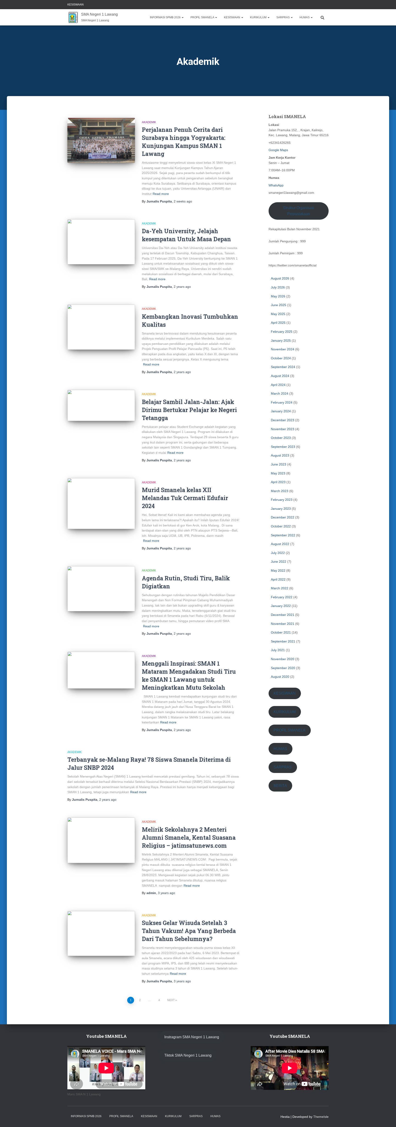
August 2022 (280, 544)
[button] (182, 17)
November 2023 (282, 429)
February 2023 (281, 499)
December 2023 (282, 420)
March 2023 (279, 491)
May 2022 (278, 570)
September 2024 (283, 367)
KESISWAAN (75, 4)
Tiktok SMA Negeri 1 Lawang (188, 1055)
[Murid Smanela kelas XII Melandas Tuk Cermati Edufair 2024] (101, 503)
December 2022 (282, 517)
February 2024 (281, 402)
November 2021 (282, 624)
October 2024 (281, 358)
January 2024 (281, 411)
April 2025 (278, 322)
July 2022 (278, 553)
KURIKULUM (258, 17)
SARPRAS (283, 17)
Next (171, 1000)
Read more (161, 194)
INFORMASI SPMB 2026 (165, 17)
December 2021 (282, 615)
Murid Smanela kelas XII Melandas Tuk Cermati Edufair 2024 (185, 498)
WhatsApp (276, 185)
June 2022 (278, 561)
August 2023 (280, 455)
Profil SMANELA (202, 17)
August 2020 (280, 676)
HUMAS (305, 17)
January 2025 (281, 340)
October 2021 (281, 632)
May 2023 (278, 473)
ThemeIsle (321, 1117)
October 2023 (281, 438)
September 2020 (283, 668)
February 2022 (281, 597)
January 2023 (281, 508)
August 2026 (280, 278)
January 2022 (281, 606)
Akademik (149, 122)
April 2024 (278, 385)
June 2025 (278, 305)
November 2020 (282, 659)
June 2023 (278, 464)
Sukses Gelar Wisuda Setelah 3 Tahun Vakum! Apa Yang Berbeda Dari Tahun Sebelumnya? (189, 931)
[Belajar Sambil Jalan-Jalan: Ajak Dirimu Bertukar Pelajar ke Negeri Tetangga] (101, 405)
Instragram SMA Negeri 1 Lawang (191, 1037)
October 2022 (281, 526)
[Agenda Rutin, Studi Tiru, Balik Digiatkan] (101, 588)
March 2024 (279, 393)
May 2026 (278, 296)
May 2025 (278, 314)
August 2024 (280, 376)
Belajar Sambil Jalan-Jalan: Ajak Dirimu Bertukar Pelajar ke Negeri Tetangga (189, 410)
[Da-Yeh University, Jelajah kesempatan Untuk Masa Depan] (101, 241)
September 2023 (283, 447)
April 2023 (278, 482)
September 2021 (283, 641)
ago (183, 201)
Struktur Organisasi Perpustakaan (298, 211)
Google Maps (278, 150)
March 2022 (279, 588)
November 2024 (282, 349)
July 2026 (278, 287)
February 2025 (281, 331)
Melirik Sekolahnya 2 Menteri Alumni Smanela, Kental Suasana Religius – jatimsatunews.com (189, 837)
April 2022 (278, 579)
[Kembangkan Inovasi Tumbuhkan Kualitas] (101, 327)
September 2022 (283, 535)
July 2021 (278, 650)
